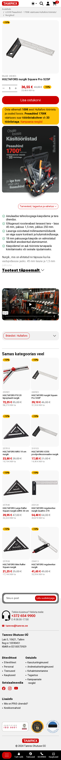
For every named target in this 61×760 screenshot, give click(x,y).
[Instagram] (11, 688)
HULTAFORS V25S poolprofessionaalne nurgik (45, 453)
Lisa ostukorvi (30, 100)
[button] (48, 3)
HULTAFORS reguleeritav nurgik (43, 565)
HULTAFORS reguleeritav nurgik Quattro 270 (43, 509)
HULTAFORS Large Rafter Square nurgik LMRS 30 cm (16, 509)
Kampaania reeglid (31, 121)
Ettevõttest (10, 662)
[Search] (41, 3)
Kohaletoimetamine (37, 671)
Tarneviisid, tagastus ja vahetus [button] (37, 206)
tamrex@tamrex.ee (17, 625)
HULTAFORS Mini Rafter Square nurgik (14, 565)
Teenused (9, 671)
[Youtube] (16, 688)
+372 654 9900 (23, 616)
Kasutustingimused (37, 662)
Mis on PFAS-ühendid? (16, 703)
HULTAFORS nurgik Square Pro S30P (44, 396)
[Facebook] (5, 688)
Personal (9, 666)
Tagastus (32, 675)
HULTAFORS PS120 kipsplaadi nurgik (12, 396)
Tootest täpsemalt (21, 270)
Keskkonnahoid (12, 708)
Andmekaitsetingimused (40, 666)
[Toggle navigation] (7, 755)
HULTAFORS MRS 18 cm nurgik (14, 453)
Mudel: (5, 76)
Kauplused (9, 675)
